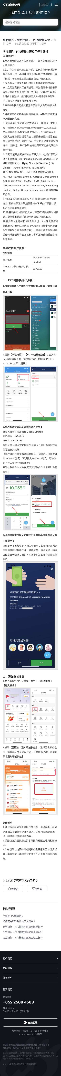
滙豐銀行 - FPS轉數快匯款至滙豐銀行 (23, 926)
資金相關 (22, 40)
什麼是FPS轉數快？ (13, 915)
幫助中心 (8, 40)
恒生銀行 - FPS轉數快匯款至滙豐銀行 (23, 932)
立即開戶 (45, 4)
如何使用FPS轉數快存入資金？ (19, 921)
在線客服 (32, 1022)
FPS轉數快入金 (41, 40)
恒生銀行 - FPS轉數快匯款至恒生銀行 (23, 937)
